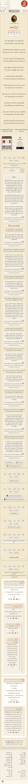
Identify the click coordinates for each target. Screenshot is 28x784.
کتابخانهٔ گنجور (8, 757)
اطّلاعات (23, 157)
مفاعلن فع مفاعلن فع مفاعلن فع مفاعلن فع (13, 167)
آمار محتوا (22, 776)
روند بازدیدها (16, 160)
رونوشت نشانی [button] (9, 462)
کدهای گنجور (8, 752)
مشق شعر (9, 157)
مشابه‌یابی (22, 762)
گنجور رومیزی (8, 754)
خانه (23, 752)
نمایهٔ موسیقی (21, 759)
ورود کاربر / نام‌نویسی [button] (15, 11)
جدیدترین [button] (7, 572)
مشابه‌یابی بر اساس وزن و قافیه (14, 527)
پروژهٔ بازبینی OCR (12, 170)
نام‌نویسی (9, 741)
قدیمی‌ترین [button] (14, 574)
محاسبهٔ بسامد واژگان (15, 481)
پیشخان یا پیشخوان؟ (7, 765)
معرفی (23, 770)
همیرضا (20, 605)
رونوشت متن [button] (20, 462)
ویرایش (11, 221)
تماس (10, 774)
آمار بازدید (9, 771)
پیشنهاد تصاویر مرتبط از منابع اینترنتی (15, 495)
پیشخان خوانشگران (7, 764)
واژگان (19, 157)
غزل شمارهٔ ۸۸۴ (14, 27)
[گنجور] (24, 3)
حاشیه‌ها (11, 160)
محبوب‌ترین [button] (12, 572)
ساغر (10, 756)
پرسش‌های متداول (21, 772)
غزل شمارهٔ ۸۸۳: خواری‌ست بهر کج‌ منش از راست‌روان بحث (7, 130)
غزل (12, 169)
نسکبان (9, 767)
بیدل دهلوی (16, 23)
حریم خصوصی (8, 776)
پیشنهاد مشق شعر (14, 513)
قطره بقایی (22, 581)
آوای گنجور (9, 762)
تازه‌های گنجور (21, 764)
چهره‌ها (22, 773)
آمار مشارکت (9, 770)
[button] (26, 11)
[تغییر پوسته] (2, 781)
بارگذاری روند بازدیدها (14, 557)
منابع (10, 773)
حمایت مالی (22, 775)
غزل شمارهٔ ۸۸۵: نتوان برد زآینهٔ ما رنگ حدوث (21, 130)
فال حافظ (22, 757)
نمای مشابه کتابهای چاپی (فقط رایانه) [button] (14, 466)
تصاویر (14, 157)
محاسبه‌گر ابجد (8, 760)
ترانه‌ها (5, 157)
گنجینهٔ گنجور (8, 759)
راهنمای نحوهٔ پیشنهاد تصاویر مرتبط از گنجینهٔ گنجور (15, 499)
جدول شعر (22, 756)
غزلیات (11, 23)
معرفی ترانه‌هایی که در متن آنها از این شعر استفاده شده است (14, 540)
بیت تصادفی (22, 754)
